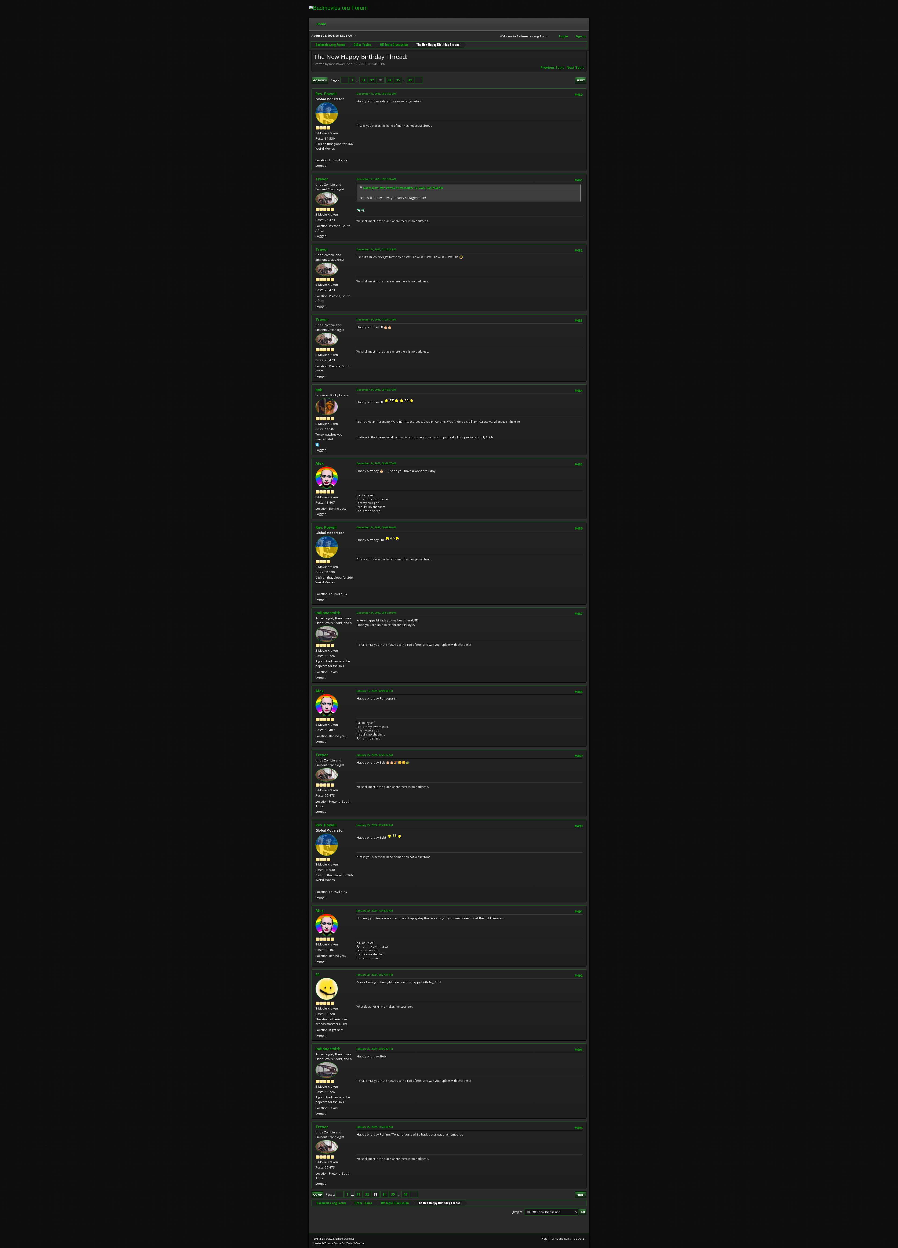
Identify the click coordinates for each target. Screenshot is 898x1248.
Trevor (321, 179)
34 (389, 80)
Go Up (317, 1194)
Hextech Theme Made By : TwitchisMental (339, 1243)
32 (372, 80)
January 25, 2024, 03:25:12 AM (374, 755)
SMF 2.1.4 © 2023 (323, 1238)
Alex (319, 463)
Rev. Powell (326, 93)
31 (363, 80)
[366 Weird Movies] (317, 154)
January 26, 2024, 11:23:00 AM (374, 1127)
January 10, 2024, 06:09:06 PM (374, 691)
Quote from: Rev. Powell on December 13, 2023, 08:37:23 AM (403, 188)
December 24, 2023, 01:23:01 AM (376, 319)
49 (410, 80)
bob (318, 389)
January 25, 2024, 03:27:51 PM (374, 974)
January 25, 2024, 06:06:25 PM (374, 1048)
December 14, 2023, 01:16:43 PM (376, 249)
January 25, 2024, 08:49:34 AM (374, 825)
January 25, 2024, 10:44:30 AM (374, 910)
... (357, 80)
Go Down (320, 80)
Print (580, 80)
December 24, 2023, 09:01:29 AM (376, 527)
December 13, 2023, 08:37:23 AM (376, 93)
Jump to (517, 1212)
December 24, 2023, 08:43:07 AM (376, 463)
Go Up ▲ (579, 1238)
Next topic (575, 67)
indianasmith (327, 612)
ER (317, 974)
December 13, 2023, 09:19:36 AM (376, 179)
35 (398, 80)
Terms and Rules (560, 1238)
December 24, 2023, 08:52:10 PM (376, 612)
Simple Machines (345, 1238)
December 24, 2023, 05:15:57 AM (376, 389)
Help (544, 1238)
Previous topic (552, 67)
